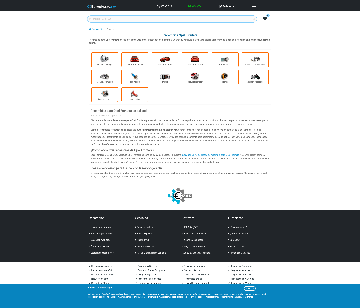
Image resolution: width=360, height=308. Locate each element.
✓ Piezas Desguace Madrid (195, 283)
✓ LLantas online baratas (148, 283)
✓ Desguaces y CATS (145, 274)
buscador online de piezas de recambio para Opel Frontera (210, 155)
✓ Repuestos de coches (100, 266)
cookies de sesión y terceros (138, 294)
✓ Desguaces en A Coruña (241, 278)
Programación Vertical (194, 246)
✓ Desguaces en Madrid (240, 283)
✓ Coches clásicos (191, 270)
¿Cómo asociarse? (239, 233)
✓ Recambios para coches (102, 274)
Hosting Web (143, 240)
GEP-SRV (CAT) (191, 227)
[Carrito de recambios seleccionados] (265, 19)
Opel (103, 29)
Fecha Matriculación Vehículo (151, 253)
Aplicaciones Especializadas (197, 253)
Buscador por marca (101, 227)
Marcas (96, 29)
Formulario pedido (100, 246)
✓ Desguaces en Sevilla (240, 274)
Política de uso (237, 246)
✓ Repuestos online (98, 278)
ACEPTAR (250, 288)
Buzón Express (144, 233)
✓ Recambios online (192, 278)
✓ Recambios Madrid (99, 283)
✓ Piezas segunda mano (194, 266)
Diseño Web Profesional (195, 233)
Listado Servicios (145, 246)
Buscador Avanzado (101, 240)
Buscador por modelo (101, 233)
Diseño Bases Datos (193, 240)
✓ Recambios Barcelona (147, 266)
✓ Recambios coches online (195, 274)
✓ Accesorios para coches (148, 278)
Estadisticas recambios (102, 252)
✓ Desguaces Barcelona (240, 266)
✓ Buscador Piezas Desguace (150, 270)
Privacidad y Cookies (240, 253)
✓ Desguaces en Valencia (241, 270)
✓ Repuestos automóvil (100, 270)
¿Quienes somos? (238, 227)
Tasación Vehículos (146, 227)
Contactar (234, 240)
